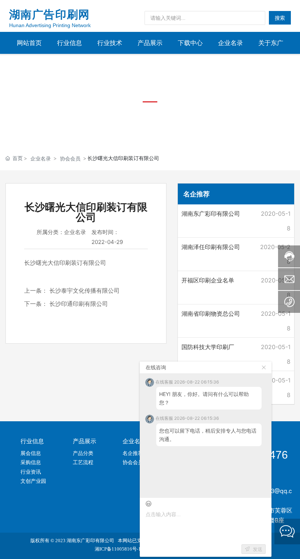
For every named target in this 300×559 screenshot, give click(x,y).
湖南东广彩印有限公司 (210, 213)
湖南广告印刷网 (49, 14)
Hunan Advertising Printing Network (50, 25)
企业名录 (40, 158)
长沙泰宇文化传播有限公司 (84, 290)
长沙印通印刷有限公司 (78, 303)
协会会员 (70, 158)
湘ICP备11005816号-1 (118, 549)
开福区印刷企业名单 (207, 280)
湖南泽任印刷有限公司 (210, 247)
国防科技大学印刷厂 (207, 347)
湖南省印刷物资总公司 (210, 313)
